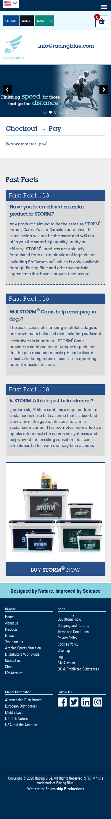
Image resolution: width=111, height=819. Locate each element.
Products (11, 629)
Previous (9, 91)
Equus (10, 21)
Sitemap (64, 650)
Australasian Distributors (23, 699)
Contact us (12, 660)
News (9, 635)
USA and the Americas (21, 724)
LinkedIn (85, 702)
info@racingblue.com (66, 45)
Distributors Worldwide (22, 654)
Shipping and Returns (73, 625)
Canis (26, 21)
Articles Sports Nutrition (23, 648)
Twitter (74, 702)
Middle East (13, 712)
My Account (13, 672)
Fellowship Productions (65, 788)
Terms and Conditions (73, 631)
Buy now (69, 619)
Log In (62, 656)
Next (102, 91)
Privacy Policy (67, 637)
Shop (8, 666)
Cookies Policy (68, 644)
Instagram (97, 702)
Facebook (62, 702)
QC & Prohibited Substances (78, 669)
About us (11, 623)
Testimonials (14, 641)
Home (9, 616)
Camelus (44, 21)
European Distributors (21, 706)
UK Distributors (16, 718)
